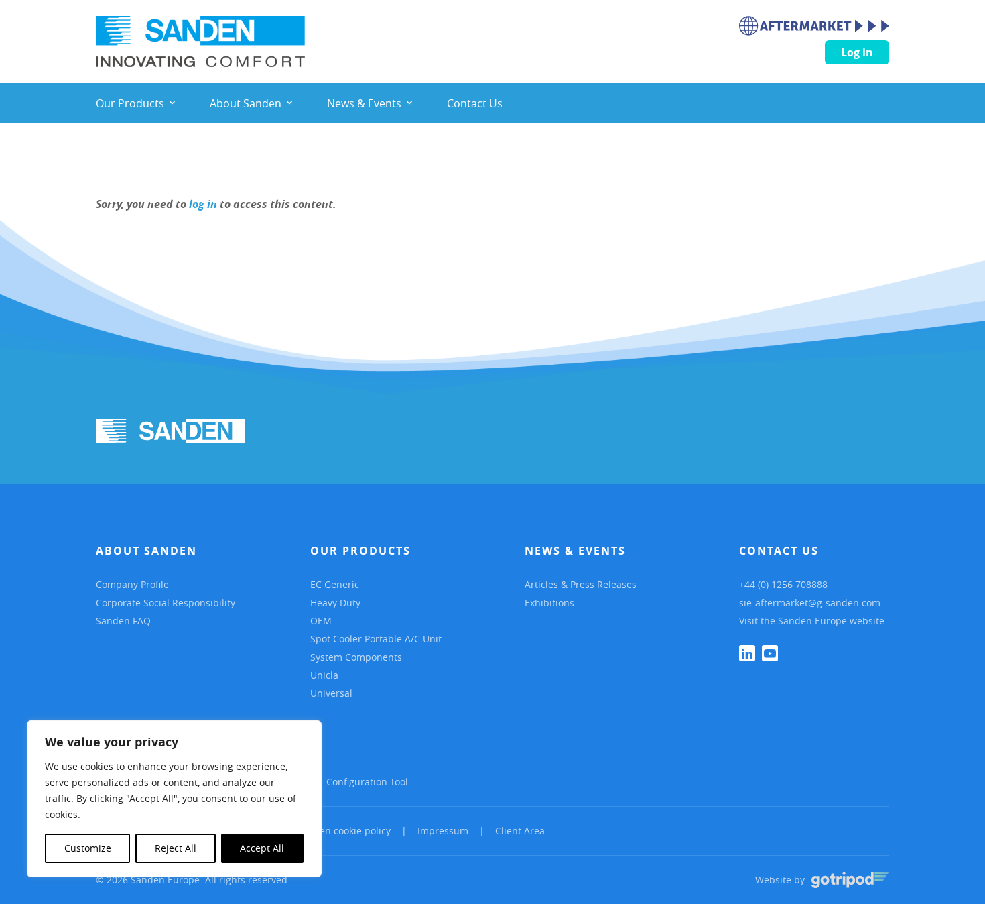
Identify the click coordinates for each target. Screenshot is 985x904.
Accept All (262, 848)
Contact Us (779, 550)
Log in (857, 52)
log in (203, 203)
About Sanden (146, 550)
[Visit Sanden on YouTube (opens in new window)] (770, 653)
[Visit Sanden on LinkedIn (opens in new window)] (747, 653)
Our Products (360, 550)
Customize (87, 848)
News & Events (575, 550)
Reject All (175, 848)
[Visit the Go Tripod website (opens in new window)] (850, 880)
